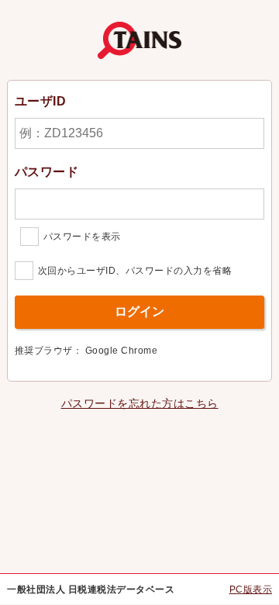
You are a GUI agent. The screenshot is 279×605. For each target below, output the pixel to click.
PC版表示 (251, 589)
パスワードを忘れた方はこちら (140, 403)
